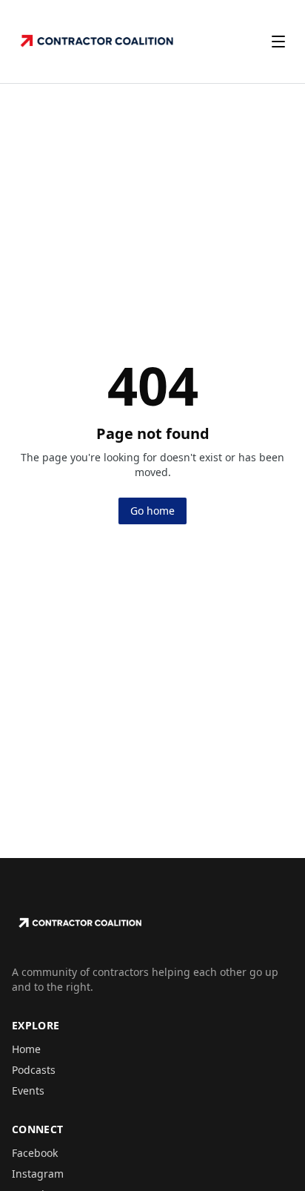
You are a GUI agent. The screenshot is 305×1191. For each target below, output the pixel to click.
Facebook (35, 1153)
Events (28, 1090)
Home (26, 1049)
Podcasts (34, 1070)
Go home (152, 511)
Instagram (38, 1174)
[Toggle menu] (278, 41)
